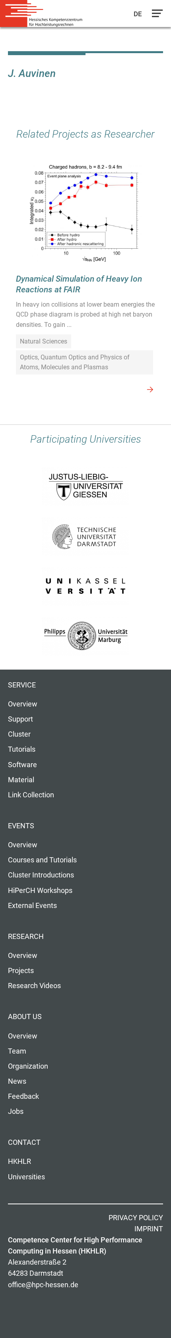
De (138, 14)
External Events (32, 906)
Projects (21, 971)
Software (22, 765)
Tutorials (21, 749)
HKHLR (19, 1161)
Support (20, 719)
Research (26, 937)
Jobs (15, 1111)
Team (17, 1051)
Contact (24, 1142)
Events (21, 826)
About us (25, 1017)
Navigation (155, 15)
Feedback (23, 1096)
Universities (26, 1177)
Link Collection (31, 795)
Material (21, 780)
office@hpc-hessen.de (43, 1285)
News (17, 1081)
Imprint (148, 1229)
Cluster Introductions (41, 875)
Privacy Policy (136, 1218)
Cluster (19, 734)
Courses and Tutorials (42, 860)
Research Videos (34, 986)
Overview (22, 704)
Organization (28, 1066)
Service (22, 685)
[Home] (43, 13)
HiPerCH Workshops (40, 891)
